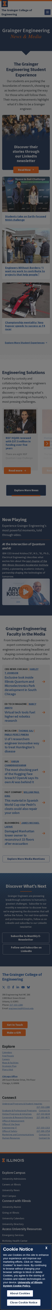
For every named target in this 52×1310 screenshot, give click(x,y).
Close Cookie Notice (24, 1302)
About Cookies (20, 1293)
